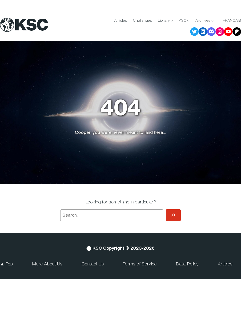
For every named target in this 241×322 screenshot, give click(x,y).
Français (232, 20)
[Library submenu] (172, 21)
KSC (31, 24)
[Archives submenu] (212, 21)
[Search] (173, 215)
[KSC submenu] (188, 21)
